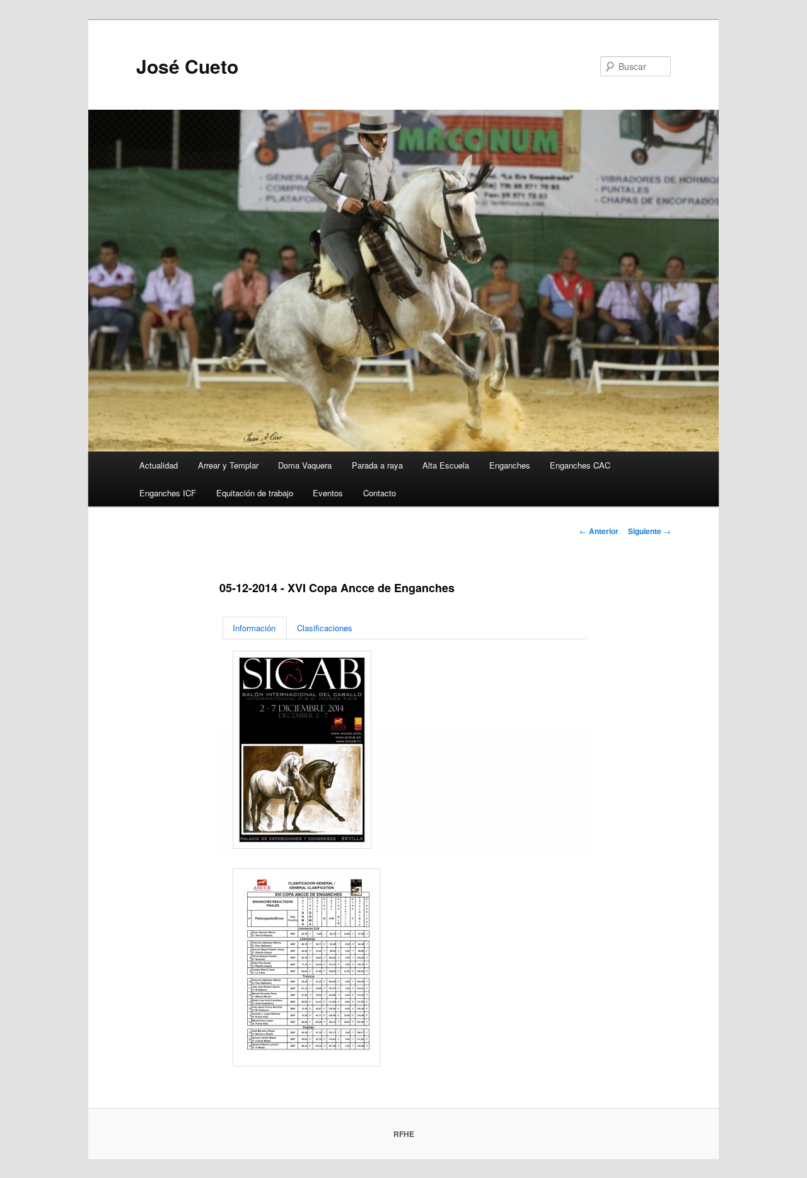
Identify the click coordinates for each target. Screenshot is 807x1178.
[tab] (255, 628)
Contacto (379, 493)
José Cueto (187, 65)
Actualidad (158, 465)
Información (254, 628)
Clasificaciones (324, 628)
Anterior (598, 531)
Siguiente (649, 531)
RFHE (403, 1134)
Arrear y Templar (228, 465)
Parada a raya (377, 465)
